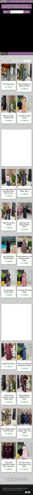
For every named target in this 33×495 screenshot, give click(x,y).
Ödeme (30, 1)
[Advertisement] (16, 34)
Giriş (14, 1)
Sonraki (24, 479)
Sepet (25, 1)
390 (18, 479)
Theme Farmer (19, 490)
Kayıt (19, 1)
